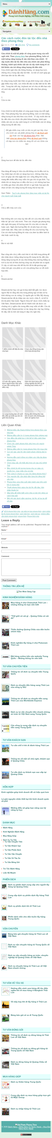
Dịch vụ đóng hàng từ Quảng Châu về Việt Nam (29, 1063)
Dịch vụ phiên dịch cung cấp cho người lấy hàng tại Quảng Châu (28, 886)
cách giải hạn (25, 514)
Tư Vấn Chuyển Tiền (13, 842)
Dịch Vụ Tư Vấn (10, 840)
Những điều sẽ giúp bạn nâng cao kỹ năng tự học (28, 809)
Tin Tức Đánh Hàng (11, 869)
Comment (5, 556)
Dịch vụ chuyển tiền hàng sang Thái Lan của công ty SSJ (30, 686)
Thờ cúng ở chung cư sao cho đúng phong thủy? (26, 474)
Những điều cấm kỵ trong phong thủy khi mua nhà (27, 449)
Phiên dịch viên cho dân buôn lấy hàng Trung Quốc (26, 918)
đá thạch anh (36, 138)
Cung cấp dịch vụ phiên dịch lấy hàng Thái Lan (28, 896)
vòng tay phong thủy (18, 138)
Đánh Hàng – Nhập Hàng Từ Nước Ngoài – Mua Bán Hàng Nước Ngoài (29, 1128)
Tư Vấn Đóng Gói (12, 862)
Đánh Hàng (7, 828)
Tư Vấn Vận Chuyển (13, 854)
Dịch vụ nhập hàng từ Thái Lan (25, 1109)
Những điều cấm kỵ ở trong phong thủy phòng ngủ (27, 435)
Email (4, 539)
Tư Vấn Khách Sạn (13, 846)
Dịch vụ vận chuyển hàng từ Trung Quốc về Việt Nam (29, 946)
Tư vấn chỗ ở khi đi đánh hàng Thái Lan (30, 745)
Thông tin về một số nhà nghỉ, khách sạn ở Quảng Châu (30, 760)
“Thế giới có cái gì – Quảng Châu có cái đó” (30, 617)
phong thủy (20, 56)
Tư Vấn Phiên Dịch (13, 850)
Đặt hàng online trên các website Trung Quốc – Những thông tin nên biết (29, 657)
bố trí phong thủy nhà (12, 511)
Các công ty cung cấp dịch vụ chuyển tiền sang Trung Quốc (29, 726)
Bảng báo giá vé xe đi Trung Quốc (27, 1015)
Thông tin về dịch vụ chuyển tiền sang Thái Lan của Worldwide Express (29, 699)
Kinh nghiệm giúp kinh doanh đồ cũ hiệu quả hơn (25, 792)
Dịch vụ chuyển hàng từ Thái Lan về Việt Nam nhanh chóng (27, 967)
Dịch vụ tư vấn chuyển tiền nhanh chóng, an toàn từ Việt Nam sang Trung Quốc (30, 713)
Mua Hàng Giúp (9, 836)
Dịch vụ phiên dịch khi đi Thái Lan (24, 906)
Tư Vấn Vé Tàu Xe (12, 858)
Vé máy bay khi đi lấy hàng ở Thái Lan (29, 1002)
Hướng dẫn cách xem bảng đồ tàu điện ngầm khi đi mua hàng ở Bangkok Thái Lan (29, 990)
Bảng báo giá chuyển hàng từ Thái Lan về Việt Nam (28, 935)
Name (4, 530)
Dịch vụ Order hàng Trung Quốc (26, 1082)
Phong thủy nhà (33, 516)
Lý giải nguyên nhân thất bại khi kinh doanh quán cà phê (25, 800)
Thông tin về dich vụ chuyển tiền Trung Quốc (29, 673)
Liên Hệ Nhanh (9, 873)
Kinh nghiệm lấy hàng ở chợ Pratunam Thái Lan (29, 644)
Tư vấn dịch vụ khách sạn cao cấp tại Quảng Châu (28, 773)
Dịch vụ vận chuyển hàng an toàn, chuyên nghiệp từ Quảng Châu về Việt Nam (28, 956)
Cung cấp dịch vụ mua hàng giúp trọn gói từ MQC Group (30, 1096)
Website (4, 548)
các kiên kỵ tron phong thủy (31, 511)
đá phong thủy (30, 136)
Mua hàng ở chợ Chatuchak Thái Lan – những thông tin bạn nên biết (29, 604)
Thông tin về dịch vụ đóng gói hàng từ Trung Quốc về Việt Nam (29, 1049)
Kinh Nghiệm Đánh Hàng (13, 832)
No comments (34, 45)
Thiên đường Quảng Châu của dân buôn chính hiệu (30, 630)
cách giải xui (35, 514)
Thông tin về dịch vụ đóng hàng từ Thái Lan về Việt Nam (30, 1036)
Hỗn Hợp (21, 45)
